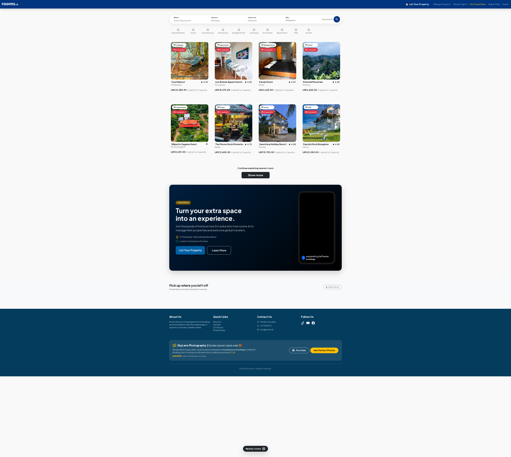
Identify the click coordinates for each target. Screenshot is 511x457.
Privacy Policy (219, 330)
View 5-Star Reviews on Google (194, 356)
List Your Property (417, 4)
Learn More (219, 250)
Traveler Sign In (460, 4)
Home (505, 4)
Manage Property (442, 4)
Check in (214, 17)
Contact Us (218, 327)
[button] (302, 19)
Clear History (333, 287)
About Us (217, 322)
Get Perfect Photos (324, 350)
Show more (255, 175)
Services (217, 324)
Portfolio (301, 350)
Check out (252, 17)
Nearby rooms (255, 449)
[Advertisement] (80, 416)
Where (176, 17)
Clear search (327, 19)
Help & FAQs (494, 4)
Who (287, 17)
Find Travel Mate (478, 4)
